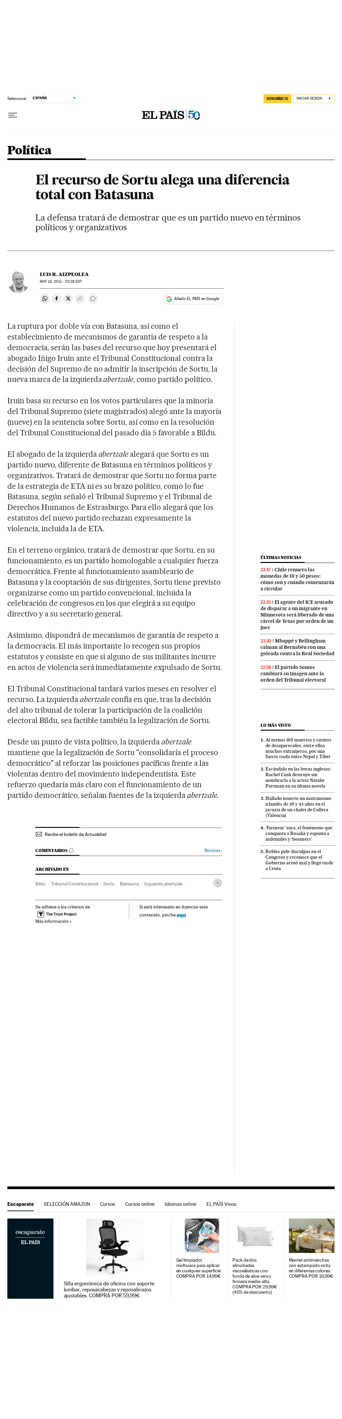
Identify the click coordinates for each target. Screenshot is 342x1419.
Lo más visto (276, 725)
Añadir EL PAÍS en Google (196, 298)
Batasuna (129, 883)
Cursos (107, 1204)
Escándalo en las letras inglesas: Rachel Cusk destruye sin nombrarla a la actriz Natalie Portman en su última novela (298, 777)
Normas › (213, 850)
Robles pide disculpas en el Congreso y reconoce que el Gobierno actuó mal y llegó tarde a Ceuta (299, 860)
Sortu (109, 883)
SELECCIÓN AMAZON (67, 1204)
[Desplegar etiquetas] (217, 882)
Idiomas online (180, 1204)
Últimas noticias (281, 557)
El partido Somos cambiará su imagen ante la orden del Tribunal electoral (293, 673)
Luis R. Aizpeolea (64, 274)
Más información (52, 921)
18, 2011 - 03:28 (61, 281)
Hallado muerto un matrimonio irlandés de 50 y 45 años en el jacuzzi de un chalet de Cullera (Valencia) (298, 807)
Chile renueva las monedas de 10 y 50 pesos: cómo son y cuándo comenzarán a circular (297, 579)
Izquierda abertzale (163, 883)
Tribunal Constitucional (74, 883)
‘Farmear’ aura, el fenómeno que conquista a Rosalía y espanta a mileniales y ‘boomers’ (299, 833)
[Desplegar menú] (12, 115)
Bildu (40, 883)
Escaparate (20, 1204)
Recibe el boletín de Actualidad (76, 834)
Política (29, 150)
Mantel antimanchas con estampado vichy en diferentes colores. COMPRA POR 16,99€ (311, 1268)
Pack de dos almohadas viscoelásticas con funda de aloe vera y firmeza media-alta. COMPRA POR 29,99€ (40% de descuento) (254, 1276)
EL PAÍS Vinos (221, 1204)
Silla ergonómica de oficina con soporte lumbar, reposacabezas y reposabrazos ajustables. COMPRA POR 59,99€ (109, 1290)
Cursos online (140, 1204)
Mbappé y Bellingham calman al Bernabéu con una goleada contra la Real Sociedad (297, 647)
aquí (181, 914)
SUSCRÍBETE (278, 98)
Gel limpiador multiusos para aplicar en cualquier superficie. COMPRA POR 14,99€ (199, 1268)
